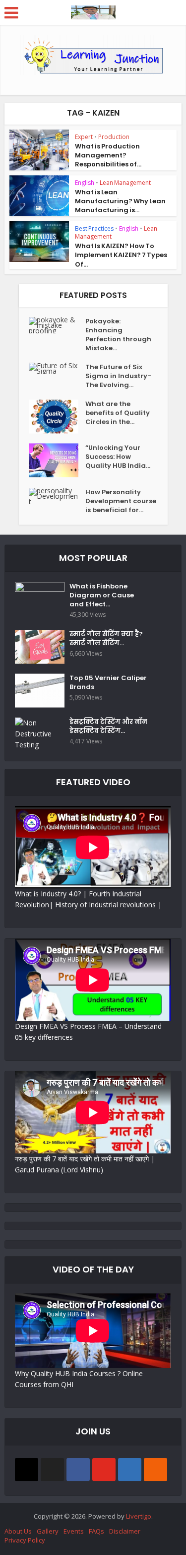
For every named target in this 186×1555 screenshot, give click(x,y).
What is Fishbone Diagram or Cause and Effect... (101, 595)
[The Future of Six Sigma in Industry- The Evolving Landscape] (57, 368)
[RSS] (155, 1469)
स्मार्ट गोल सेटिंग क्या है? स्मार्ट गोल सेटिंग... (106, 639)
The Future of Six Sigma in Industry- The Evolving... (118, 376)
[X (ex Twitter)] (52, 1469)
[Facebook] (78, 1469)
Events (73, 1531)
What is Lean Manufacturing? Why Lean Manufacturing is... (120, 201)
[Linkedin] (129, 1469)
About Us (18, 1531)
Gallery (48, 1531)
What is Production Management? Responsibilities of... (108, 155)
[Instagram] (26, 1469)
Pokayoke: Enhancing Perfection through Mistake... (118, 335)
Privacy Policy (24, 1540)
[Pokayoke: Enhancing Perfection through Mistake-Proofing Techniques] (57, 325)
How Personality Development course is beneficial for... (120, 501)
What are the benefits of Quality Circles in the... (117, 413)
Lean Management (125, 182)
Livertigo (138, 1516)
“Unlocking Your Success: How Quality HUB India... (117, 456)
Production (113, 137)
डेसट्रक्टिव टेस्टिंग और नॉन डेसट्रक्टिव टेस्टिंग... (108, 726)
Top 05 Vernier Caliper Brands (108, 683)
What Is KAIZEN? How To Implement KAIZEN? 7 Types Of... (121, 255)
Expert (84, 137)
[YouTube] (104, 1469)
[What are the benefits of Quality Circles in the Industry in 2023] (57, 416)
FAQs (96, 1531)
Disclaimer (124, 1531)
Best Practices (94, 228)
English (84, 182)
